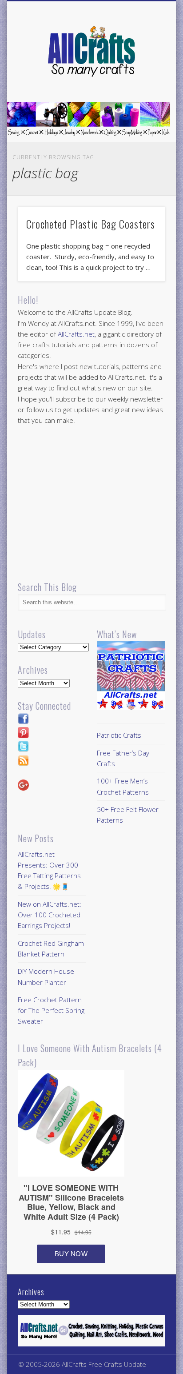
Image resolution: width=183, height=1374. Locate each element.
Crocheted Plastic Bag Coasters (90, 224)
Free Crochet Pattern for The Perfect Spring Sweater (51, 1010)
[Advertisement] (92, 504)
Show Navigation (143, 79)
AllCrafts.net (76, 333)
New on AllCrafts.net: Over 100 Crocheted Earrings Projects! (49, 915)
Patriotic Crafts (119, 735)
